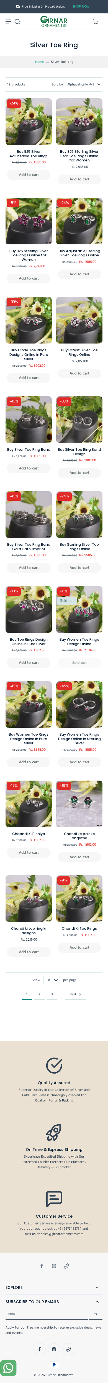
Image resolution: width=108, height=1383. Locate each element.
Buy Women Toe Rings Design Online (79, 641)
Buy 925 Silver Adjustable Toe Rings (29, 153)
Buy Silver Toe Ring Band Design (79, 451)
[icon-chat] (8, 1368)
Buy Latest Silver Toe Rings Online (79, 352)
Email (12, 1314)
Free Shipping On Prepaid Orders (43, 6)
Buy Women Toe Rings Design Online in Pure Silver (28, 738)
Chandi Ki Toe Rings (79, 928)
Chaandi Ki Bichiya (28, 833)
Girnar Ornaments (60, 1375)
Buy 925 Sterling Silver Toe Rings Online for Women (28, 255)
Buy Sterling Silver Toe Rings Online (79, 546)
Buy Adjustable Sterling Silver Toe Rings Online (79, 253)
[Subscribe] (95, 1314)
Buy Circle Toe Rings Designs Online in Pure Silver (28, 354)
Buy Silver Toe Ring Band (28, 449)
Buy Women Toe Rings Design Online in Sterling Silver (79, 738)
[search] (17, 21)
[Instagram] (54, 1266)
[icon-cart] (95, 21)
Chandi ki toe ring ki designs (28, 930)
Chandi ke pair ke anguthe (79, 836)
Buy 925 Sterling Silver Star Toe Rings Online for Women (79, 156)
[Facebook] (42, 1266)
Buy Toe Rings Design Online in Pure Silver (29, 641)
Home (39, 61)
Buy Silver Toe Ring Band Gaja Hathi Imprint (28, 546)
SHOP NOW (81, 6)
